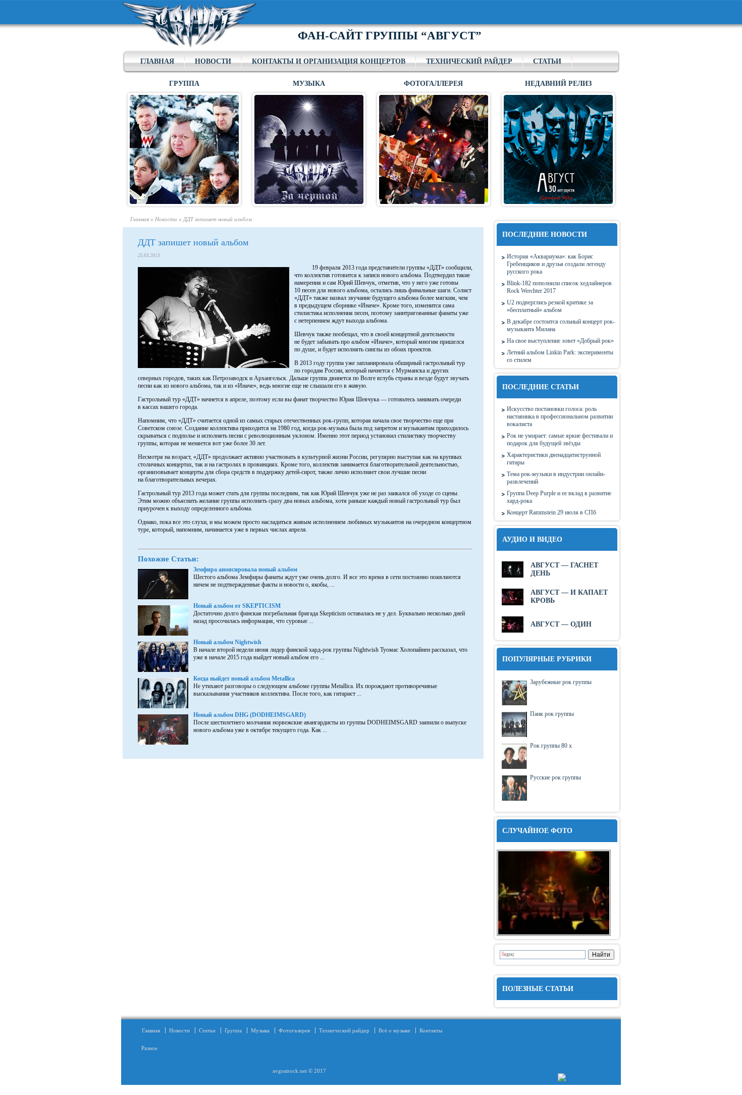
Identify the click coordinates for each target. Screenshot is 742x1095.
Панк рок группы (552, 713)
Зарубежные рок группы (561, 682)
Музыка (260, 1030)
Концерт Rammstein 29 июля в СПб (551, 512)
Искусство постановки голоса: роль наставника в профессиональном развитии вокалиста (560, 416)
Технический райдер (469, 61)
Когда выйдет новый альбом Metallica (244, 678)
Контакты (430, 1030)
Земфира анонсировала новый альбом (245, 569)
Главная (157, 61)
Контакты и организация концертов (328, 61)
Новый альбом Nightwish (227, 642)
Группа (233, 1030)
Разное (146, 1048)
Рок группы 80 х (551, 745)
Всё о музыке (394, 1030)
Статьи (547, 61)
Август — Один (561, 624)
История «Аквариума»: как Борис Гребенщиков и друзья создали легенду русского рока (556, 264)
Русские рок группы (555, 777)
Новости (213, 61)
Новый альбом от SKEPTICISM (237, 605)
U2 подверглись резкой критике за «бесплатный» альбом (550, 306)
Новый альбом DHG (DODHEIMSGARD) (249, 714)
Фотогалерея (294, 1030)
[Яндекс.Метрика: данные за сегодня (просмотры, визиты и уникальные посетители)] (582, 1077)
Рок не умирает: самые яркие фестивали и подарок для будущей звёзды (560, 439)
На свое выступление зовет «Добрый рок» (560, 340)
